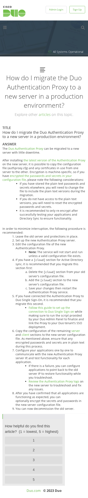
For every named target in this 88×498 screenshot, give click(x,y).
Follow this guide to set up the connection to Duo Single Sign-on (51, 310)
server (75, 331)
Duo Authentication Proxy (25, 149)
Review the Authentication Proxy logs (54, 381)
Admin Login (56, 9)
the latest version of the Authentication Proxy (54, 160)
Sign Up (77, 9)
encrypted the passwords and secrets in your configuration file (37, 178)
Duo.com (34, 490)
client (25, 335)
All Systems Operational (67, 52)
